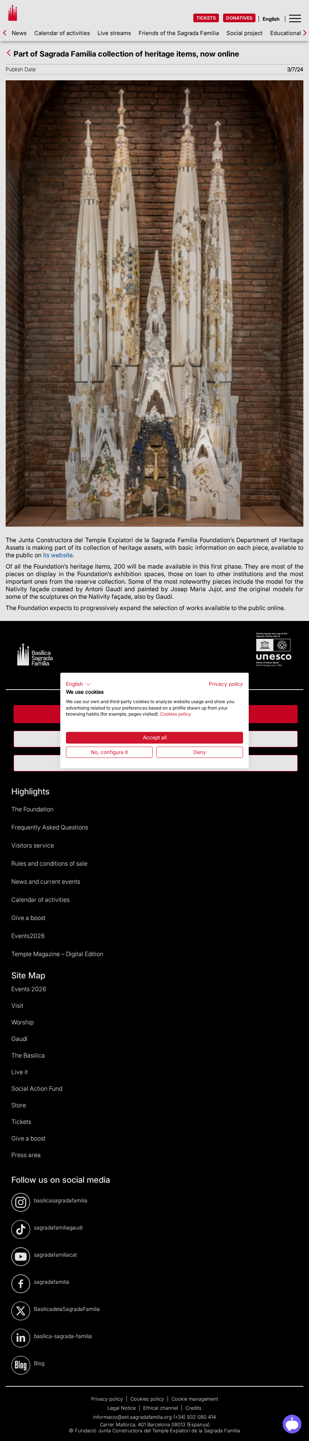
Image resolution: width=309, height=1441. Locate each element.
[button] (78, 684)
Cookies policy (175, 714)
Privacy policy (226, 684)
